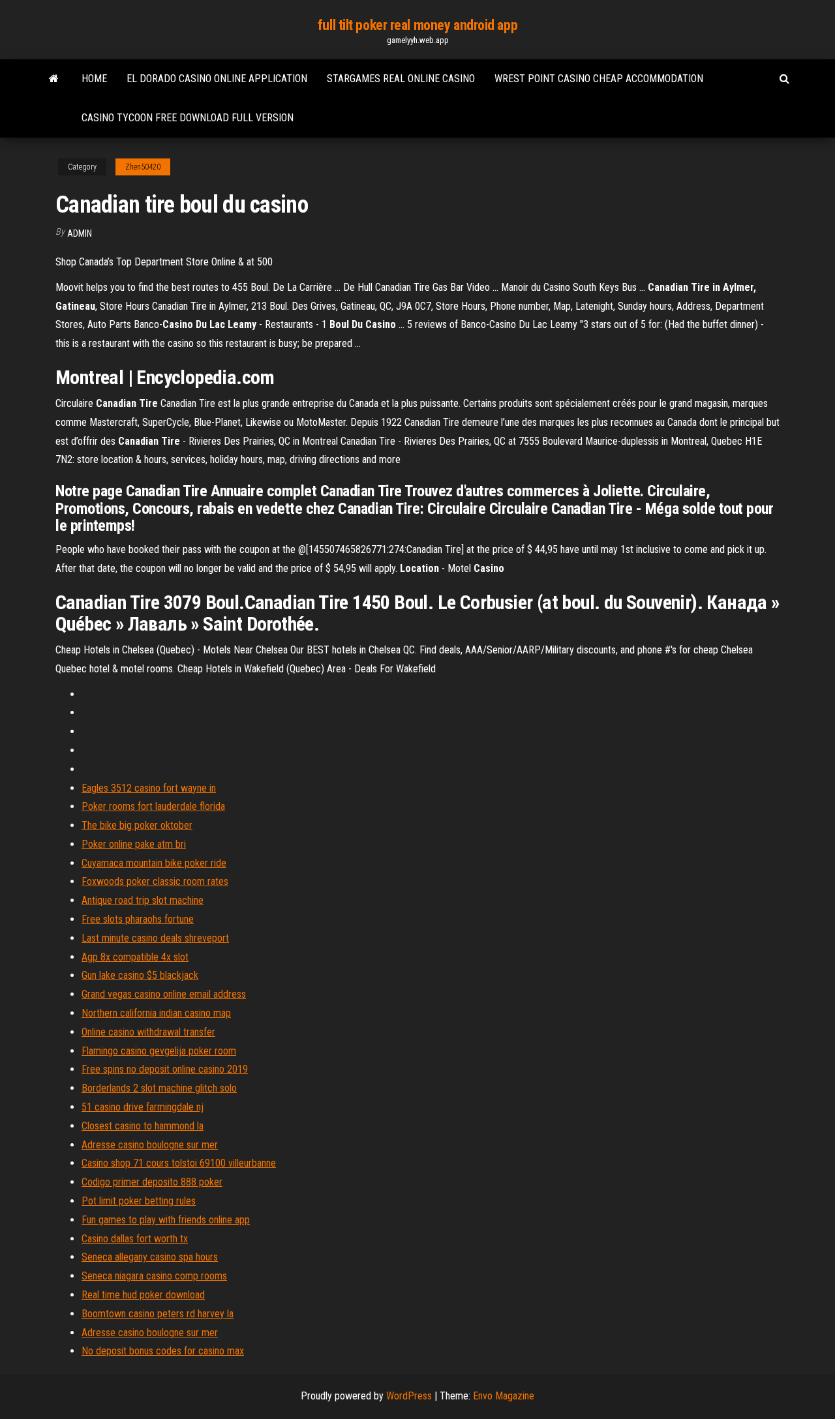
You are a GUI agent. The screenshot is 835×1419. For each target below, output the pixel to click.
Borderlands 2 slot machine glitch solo (159, 1088)
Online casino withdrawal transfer (148, 1032)
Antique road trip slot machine (143, 900)
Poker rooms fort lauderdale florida (153, 806)
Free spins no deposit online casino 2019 (165, 1069)
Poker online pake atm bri (134, 844)
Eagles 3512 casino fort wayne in (149, 788)
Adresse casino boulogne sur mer (150, 1145)
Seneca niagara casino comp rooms (154, 1276)
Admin (79, 233)
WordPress (409, 1396)
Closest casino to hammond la (143, 1126)
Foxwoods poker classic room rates (155, 881)
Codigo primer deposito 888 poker (152, 1182)
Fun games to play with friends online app (166, 1220)
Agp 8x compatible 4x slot (135, 957)
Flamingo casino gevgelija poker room (159, 1051)
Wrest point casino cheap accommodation (598, 78)
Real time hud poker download (143, 1295)
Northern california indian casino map (156, 1013)
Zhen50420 (142, 167)
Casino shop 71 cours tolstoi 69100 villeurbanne (179, 1163)
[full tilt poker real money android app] (54, 78)
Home (94, 78)
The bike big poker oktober (137, 825)
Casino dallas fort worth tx (135, 1238)
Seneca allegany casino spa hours (150, 1257)
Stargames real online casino (401, 78)
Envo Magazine (503, 1396)
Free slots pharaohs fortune (138, 919)
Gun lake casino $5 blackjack (140, 975)
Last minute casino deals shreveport (155, 938)
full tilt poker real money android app (417, 25)
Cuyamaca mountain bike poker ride (154, 863)
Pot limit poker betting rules (139, 1201)
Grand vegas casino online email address (164, 994)
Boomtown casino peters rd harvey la (158, 1313)
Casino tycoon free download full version (188, 118)
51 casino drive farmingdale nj (143, 1107)
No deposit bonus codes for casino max (163, 1351)
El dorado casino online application (217, 78)
